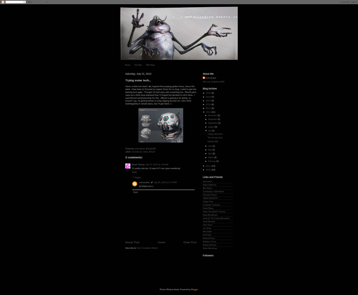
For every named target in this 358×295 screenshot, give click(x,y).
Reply (134, 172)
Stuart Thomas (138, 164)
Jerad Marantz (209, 221)
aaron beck (207, 181)
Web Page (150, 64)
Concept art (137, 151)
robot (145, 151)
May (210, 149)
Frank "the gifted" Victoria (214, 211)
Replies (138, 177)
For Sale (138, 64)
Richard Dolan (209, 238)
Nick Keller (207, 231)
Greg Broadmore (210, 215)
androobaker (144, 182)
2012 (208, 112)
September (213, 123)
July (210, 130)
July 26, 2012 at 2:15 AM (165, 182)
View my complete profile (213, 81)
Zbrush (152, 151)
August (211, 126)
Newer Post (132, 242)
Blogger (194, 289)
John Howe (207, 224)
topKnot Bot (213, 141)
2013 (208, 108)
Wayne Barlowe (209, 245)
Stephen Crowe (209, 241)
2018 (208, 93)
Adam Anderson (209, 184)
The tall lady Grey (215, 137)
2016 (208, 96)
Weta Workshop (210, 248)
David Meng (208, 208)
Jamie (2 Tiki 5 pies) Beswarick (216, 218)
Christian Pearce (210, 194)
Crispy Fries (208, 201)
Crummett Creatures (211, 204)
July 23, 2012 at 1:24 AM (157, 164)
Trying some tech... (216, 134)
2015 (208, 100)
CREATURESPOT (210, 198)
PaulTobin (207, 234)
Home (127, 64)
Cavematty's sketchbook (213, 191)
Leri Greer (207, 228)
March (211, 157)
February (212, 161)
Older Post (189, 242)
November (213, 119)
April (210, 153)
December (212, 115)
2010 (208, 169)
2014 (208, 104)
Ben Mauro (207, 188)
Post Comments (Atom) (147, 248)
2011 (208, 166)
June (210, 146)
